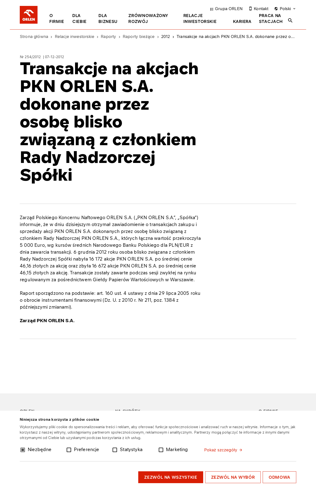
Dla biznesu (108, 18)
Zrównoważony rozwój (148, 18)
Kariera (242, 21)
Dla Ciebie (79, 18)
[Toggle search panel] (290, 20)
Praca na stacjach (271, 18)
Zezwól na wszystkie (170, 477)
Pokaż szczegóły (220, 449)
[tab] (57, 19)
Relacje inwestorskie (200, 18)
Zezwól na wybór (233, 477)
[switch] (70, 449)
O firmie (56, 18)
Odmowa (279, 477)
